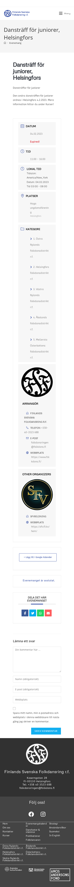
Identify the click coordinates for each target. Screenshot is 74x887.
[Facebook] (31, 814)
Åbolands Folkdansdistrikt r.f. (36, 846)
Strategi (53, 823)
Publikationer (33, 836)
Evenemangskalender (36, 824)
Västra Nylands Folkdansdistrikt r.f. (13, 859)
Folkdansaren (33, 839)
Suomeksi (54, 831)
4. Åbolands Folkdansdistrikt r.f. (39, 323)
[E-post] (48, 613)
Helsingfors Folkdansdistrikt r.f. (13, 853)
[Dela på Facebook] (25, 613)
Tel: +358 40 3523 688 (37, 784)
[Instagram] (43, 814)
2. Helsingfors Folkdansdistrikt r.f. (39, 273)
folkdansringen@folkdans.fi (39, 444)
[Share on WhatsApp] (40, 613)
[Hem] (5, 42)
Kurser (6, 835)
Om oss (6, 827)
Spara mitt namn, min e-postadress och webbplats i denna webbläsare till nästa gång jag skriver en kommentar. (36, 717)
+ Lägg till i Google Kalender (38, 557)
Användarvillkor (57, 827)
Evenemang (15, 42)
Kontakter (8, 831)
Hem (5, 823)
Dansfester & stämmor (33, 830)
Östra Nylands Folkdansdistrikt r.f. (13, 846)
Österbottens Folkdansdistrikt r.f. (36, 853)
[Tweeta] (32, 613)
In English (54, 835)
